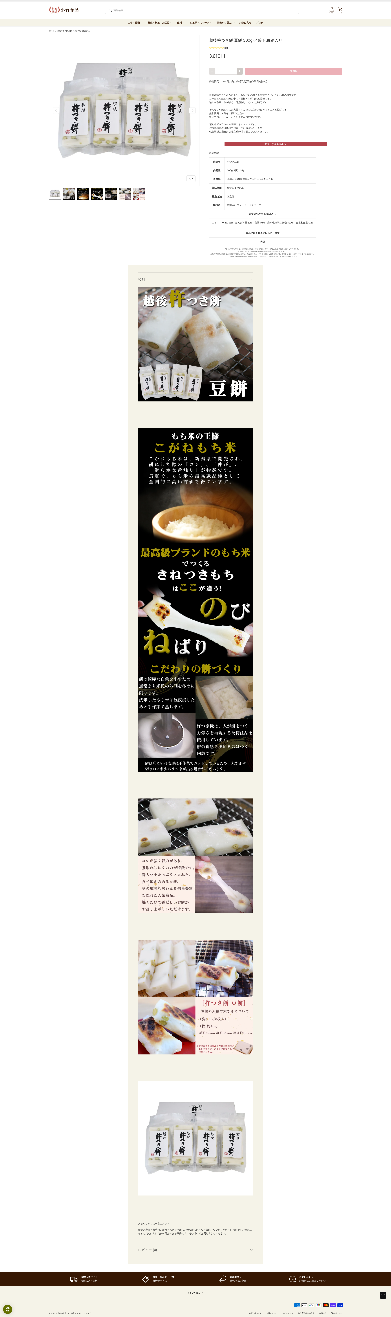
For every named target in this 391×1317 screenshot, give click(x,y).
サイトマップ (287, 1313)
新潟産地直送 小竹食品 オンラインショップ (73, 1313)
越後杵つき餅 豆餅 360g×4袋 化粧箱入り (73, 31)
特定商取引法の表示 (306, 1313)
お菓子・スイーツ (199, 22)
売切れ (293, 71)
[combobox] (202, 10)
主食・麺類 (134, 22)
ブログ (259, 22)
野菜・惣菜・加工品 (159, 22)
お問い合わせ (272, 1313)
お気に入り (245, 22)
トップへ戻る (194, 1293)
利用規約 (322, 1313)
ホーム (51, 31)
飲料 (179, 22)
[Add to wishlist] (383, 1295)
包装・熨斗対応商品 (276, 144)
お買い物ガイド (255, 1313)
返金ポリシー (336, 1313)
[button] (216, 48)
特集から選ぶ (224, 22)
